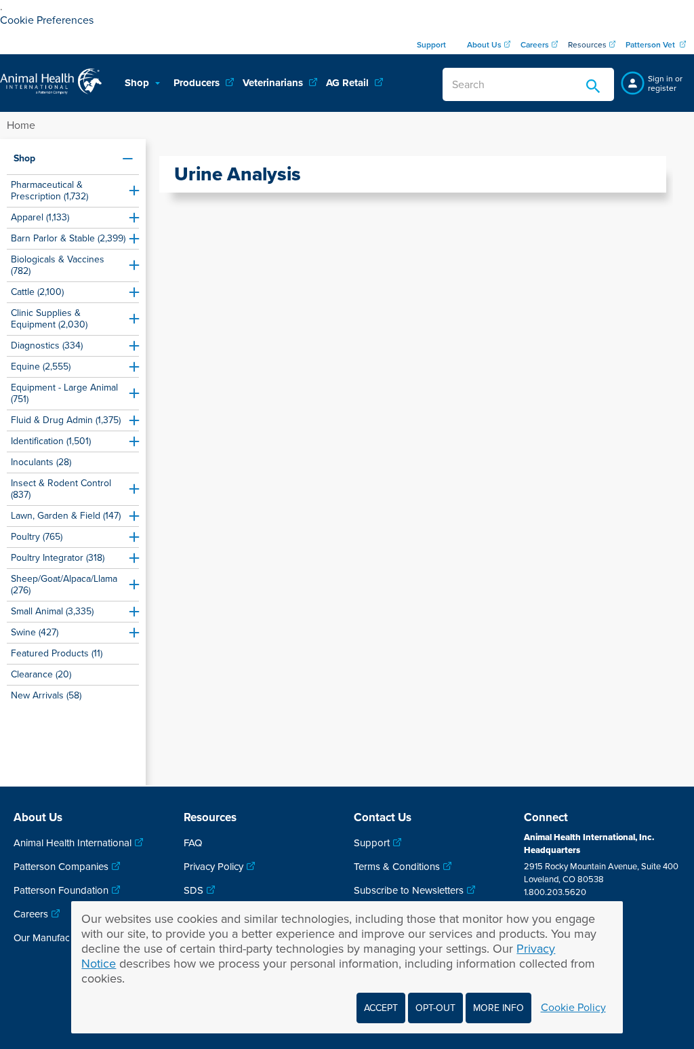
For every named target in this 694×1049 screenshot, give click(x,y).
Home (21, 125)
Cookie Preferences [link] (47, 20)
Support (372, 843)
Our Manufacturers (54, 938)
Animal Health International (72, 843)
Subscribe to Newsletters (409, 890)
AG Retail (348, 83)
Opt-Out (435, 1008)
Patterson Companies (61, 866)
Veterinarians (274, 83)
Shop (138, 83)
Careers (31, 914)
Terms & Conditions (397, 866)
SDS (193, 890)
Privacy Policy (213, 866)
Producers (198, 83)
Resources (587, 45)
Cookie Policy (573, 1007)
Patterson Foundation (61, 890)
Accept (381, 1008)
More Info (498, 1008)
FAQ (193, 843)
